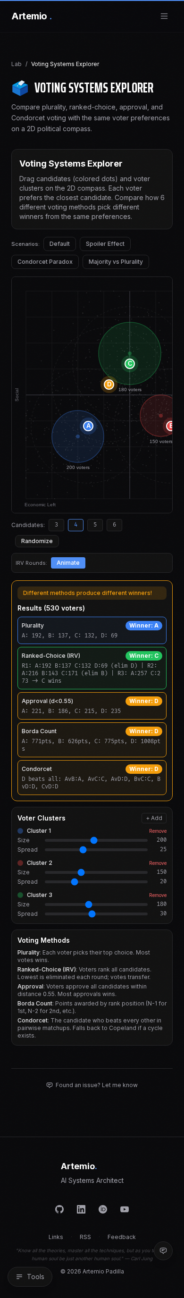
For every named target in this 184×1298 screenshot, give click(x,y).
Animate (68, 562)
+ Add (154, 817)
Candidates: (28, 524)
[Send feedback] (163, 1250)
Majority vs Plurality (116, 261)
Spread (27, 849)
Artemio (31, 16)
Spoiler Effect (105, 243)
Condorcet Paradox (45, 261)
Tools (35, 1277)
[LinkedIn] (81, 1209)
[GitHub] (59, 1209)
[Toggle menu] (164, 16)
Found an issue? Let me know (97, 1085)
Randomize (37, 540)
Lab (16, 63)
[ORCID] (103, 1209)
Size (23, 840)
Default (60, 243)
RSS (85, 1236)
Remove (158, 831)
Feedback (122, 1236)
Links (56, 1236)
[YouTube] (125, 1209)
